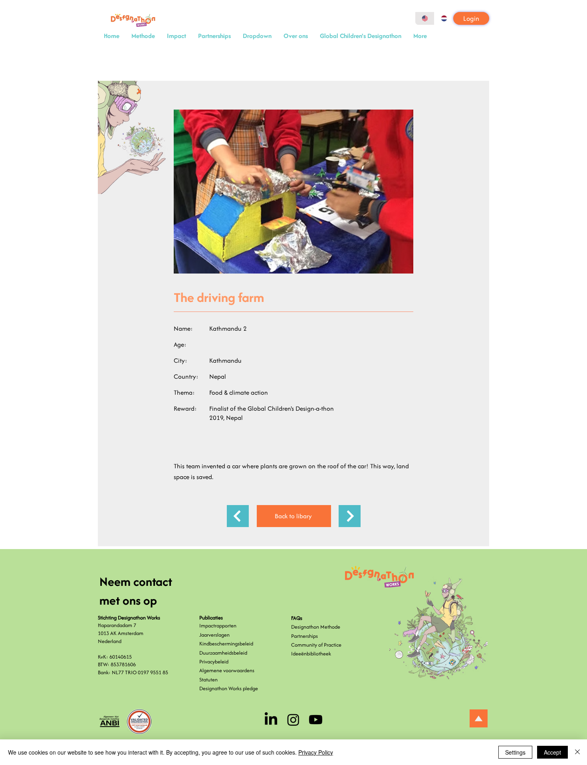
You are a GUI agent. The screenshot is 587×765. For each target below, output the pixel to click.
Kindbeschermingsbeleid (226, 643)
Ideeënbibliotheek (311, 653)
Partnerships (304, 636)
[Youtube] (315, 719)
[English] (424, 18)
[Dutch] (443, 18)
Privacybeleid (213, 661)
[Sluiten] (577, 752)
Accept (552, 752)
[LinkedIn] (271, 719)
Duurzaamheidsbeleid (223, 653)
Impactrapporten (217, 625)
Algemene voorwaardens (226, 670)
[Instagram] (293, 719)
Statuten (208, 679)
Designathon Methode (315, 627)
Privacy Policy (315, 752)
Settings (515, 752)
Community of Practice (316, 645)
